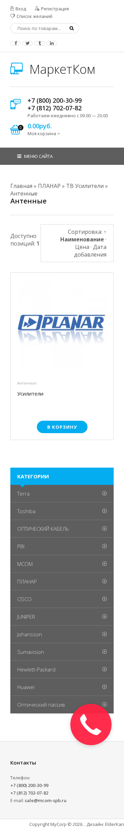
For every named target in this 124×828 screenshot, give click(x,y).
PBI (20, 546)
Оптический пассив (41, 704)
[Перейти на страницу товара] (62, 325)
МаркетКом (60, 69)
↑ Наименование (83, 235)
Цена (82, 247)
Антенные (27, 383)
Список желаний (34, 16)
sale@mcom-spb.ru (45, 800)
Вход (20, 9)
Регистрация (54, 9)
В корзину (62, 427)
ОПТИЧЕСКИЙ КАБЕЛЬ (43, 528)
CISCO (24, 599)
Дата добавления (90, 250)
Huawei (25, 687)
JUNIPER (26, 616)
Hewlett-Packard (36, 669)
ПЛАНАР (27, 581)
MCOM (25, 563)
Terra (23, 493)
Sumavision (30, 651)
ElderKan (114, 824)
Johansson (29, 634)
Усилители (30, 393)
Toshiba (26, 511)
